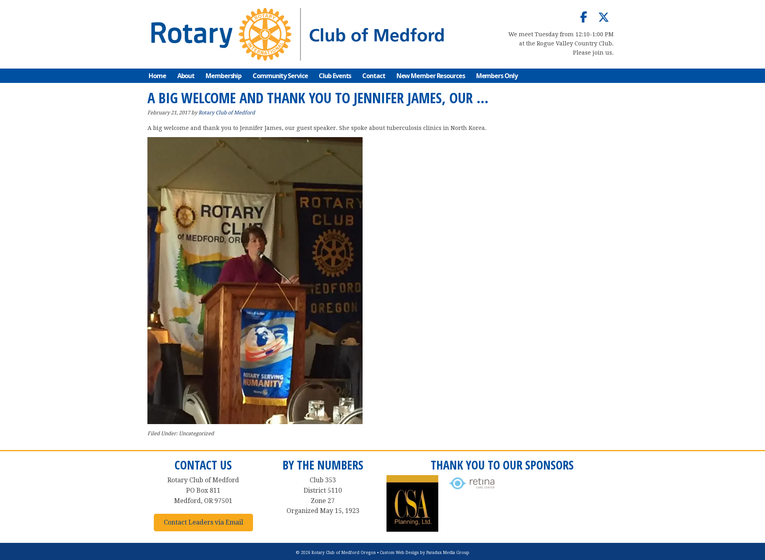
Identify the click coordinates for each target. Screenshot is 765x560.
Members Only (497, 75)
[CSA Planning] (412, 529)
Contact (373, 75)
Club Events (335, 75)
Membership (223, 75)
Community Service (280, 75)
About (186, 75)
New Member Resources (430, 75)
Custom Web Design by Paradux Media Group (424, 552)
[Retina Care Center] (472, 489)
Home (157, 75)
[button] (584, 17)
